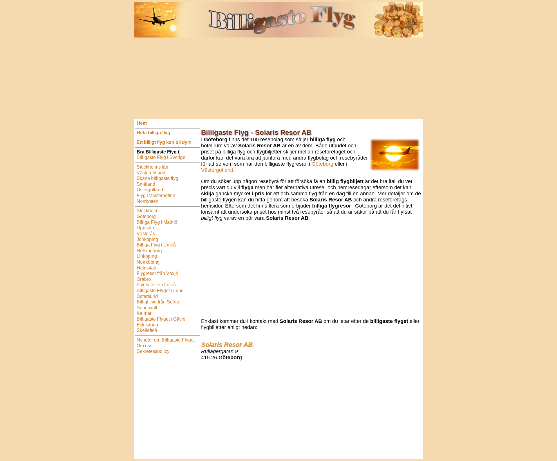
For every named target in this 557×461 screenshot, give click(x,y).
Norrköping (148, 262)
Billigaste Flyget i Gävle (161, 319)
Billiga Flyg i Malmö (157, 222)
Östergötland (150, 189)
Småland (146, 184)
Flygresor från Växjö (157, 273)
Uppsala (145, 227)
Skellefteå (147, 330)
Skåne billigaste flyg (157, 178)
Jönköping (147, 239)
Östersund (147, 296)
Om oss (144, 345)
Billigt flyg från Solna (158, 301)
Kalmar (144, 313)
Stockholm (147, 210)
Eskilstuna (147, 324)
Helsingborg (149, 250)
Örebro (144, 279)
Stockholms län (152, 167)
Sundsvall (147, 307)
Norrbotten (147, 201)
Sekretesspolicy (153, 351)
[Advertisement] (278, 78)
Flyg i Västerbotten (156, 195)
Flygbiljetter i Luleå (156, 284)
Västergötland (151, 172)
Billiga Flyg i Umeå (156, 244)
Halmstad (146, 267)
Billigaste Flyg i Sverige (161, 157)
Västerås (146, 233)
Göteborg (146, 216)
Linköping (147, 256)
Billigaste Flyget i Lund (160, 290)
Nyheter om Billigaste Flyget (166, 339)
